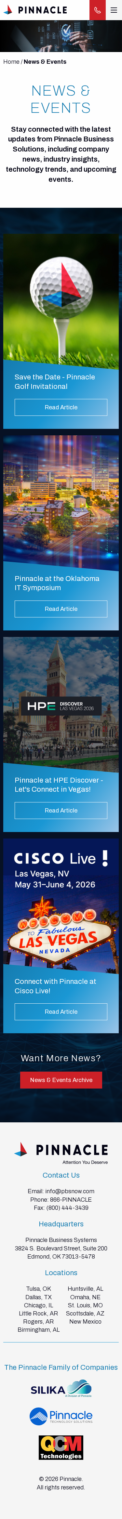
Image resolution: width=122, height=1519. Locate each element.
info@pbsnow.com (69, 1191)
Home (11, 62)
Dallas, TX (38, 1297)
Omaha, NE (85, 1297)
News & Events (45, 62)
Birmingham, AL (39, 1330)
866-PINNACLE (71, 1199)
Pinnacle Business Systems (61, 1240)
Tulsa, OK (38, 1289)
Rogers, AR (38, 1321)
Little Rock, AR (38, 1313)
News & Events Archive (61, 1080)
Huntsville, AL (85, 1289)
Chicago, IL (38, 1305)
